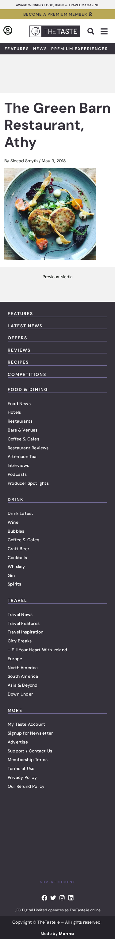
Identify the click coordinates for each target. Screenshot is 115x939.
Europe (15, 658)
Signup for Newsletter (30, 733)
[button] (91, 31)
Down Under (20, 694)
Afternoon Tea (22, 456)
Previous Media (57, 277)
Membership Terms (28, 759)
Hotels (14, 412)
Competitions (27, 374)
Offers (17, 338)
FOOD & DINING (28, 389)
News (40, 48)
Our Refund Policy (26, 786)
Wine (13, 522)
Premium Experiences (79, 48)
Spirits (14, 584)
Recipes (18, 362)
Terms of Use (21, 768)
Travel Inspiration (26, 632)
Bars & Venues (23, 430)
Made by (57, 933)
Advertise (18, 742)
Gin (11, 575)
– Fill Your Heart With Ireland (37, 650)
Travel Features (24, 623)
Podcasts (17, 474)
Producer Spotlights (28, 483)
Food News (19, 403)
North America (23, 667)
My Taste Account (26, 724)
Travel (17, 600)
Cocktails (17, 557)
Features (17, 48)
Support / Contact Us (30, 751)
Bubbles (16, 531)
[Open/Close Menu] (104, 31)
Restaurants (20, 421)
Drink (16, 499)
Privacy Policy (22, 777)
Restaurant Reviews (28, 448)
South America (23, 676)
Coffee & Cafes (23, 439)
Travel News (20, 614)
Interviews (18, 465)
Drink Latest (20, 513)
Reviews (19, 350)
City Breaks (20, 641)
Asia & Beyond (23, 685)
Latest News (25, 326)
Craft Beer (18, 548)
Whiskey (16, 566)
